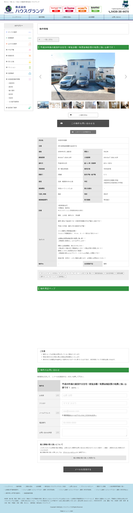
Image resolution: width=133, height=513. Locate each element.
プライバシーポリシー (69, 452)
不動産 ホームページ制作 (66, 511)
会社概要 (91, 17)
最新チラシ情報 (101, 486)
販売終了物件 (12, 107)
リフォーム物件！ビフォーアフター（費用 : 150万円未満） (38, 489)
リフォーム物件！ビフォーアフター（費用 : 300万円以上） (112, 489)
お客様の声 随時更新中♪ (12, 489)
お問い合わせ (116, 17)
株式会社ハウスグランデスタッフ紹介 (55, 486)
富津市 (11, 94)
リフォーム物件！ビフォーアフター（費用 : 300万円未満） (75, 489)
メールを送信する (83, 469)
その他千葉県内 (14, 102)
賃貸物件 (11, 73)
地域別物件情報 (28, 493)
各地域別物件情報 (14, 79)
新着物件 (11, 38)
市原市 (11, 98)
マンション (11, 67)
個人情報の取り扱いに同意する (84, 458)
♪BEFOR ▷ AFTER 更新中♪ (12, 493)
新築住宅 (11, 55)
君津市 (11, 87)
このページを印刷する (83, 132)
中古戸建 (11, 50)
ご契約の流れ (66, 17)
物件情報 (42, 17)
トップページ (16, 17)
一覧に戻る (48, 39)
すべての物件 (12, 32)
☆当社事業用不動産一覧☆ (116, 486)
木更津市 (11, 83)
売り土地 (11, 61)
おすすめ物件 (12, 44)
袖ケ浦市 (11, 90)
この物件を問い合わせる (83, 123)
